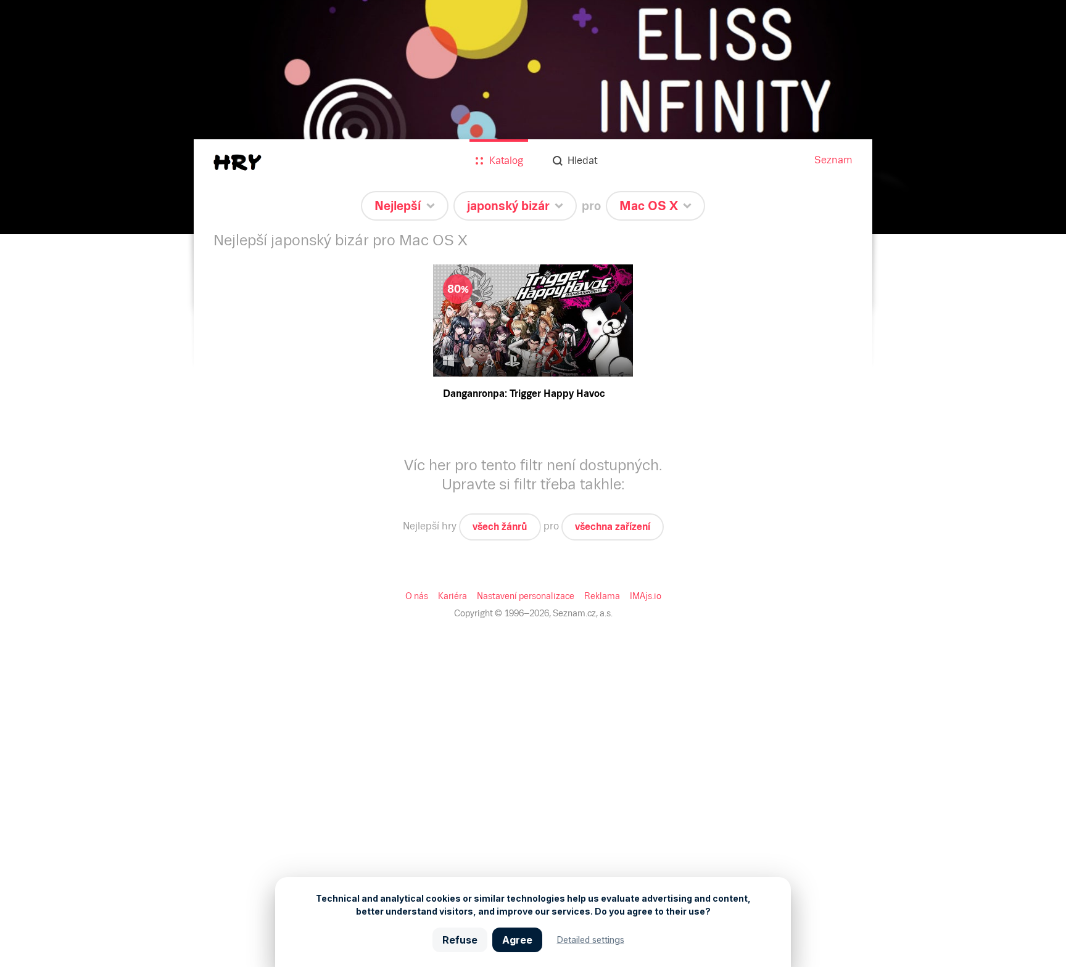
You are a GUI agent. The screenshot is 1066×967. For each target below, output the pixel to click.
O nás (416, 596)
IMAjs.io (645, 596)
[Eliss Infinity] (533, 117)
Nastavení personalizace (525, 596)
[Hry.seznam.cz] (237, 162)
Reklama (602, 596)
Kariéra (452, 596)
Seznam (833, 160)
